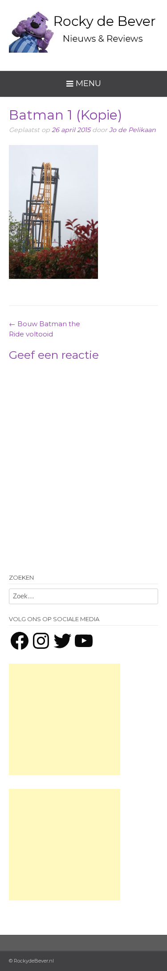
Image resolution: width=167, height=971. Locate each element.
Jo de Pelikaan (132, 130)
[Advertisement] (64, 719)
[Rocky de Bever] (83, 28)
